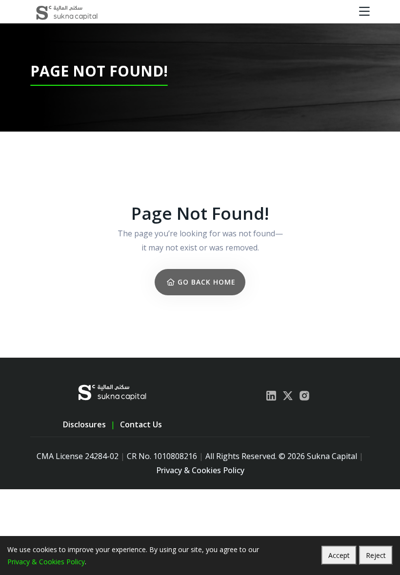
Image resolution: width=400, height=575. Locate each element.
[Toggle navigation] (364, 11)
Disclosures (84, 424)
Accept (339, 555)
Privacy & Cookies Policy (200, 470)
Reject (376, 555)
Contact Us (141, 424)
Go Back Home (205, 282)
